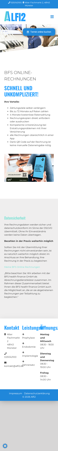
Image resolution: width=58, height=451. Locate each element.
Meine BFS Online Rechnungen (22, 267)
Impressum (15, 393)
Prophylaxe (28, 337)
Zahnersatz (28, 365)
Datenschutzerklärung (37, 393)
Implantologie (30, 356)
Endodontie (29, 346)
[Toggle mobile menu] (52, 17)
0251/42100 (15, 2)
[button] (5, 446)
